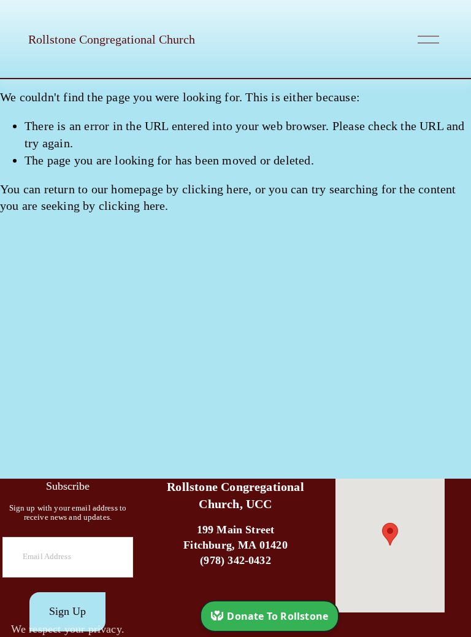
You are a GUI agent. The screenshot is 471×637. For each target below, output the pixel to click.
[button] (390, 534)
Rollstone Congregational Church (111, 39)
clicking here (215, 189)
